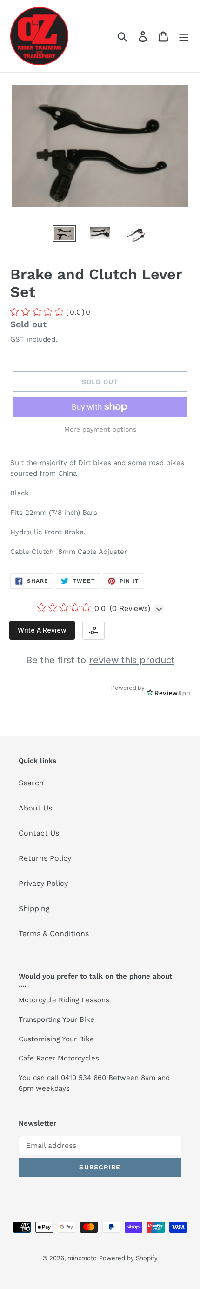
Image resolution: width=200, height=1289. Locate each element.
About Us (35, 807)
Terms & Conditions (54, 933)
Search (31, 782)
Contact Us (39, 833)
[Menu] (183, 36)
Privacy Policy (43, 883)
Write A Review (42, 630)
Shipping (34, 908)
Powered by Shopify (128, 1258)
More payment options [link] (100, 429)
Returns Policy (45, 858)
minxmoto (82, 1258)
